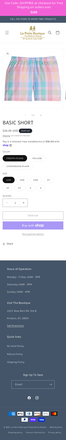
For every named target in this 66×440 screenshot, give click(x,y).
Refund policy (56, 427)
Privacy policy (54, 432)
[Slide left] (25, 115)
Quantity (7, 195)
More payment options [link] (33, 234)
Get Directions (15, 325)
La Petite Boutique (19, 427)
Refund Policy (15, 354)
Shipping (6, 135)
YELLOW (39, 158)
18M (24, 180)
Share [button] (10, 243)
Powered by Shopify (37, 427)
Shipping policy (15, 432)
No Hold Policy (15, 346)
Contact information (35, 432)
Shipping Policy (15, 362)
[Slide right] (41, 115)
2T (50, 180)
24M (37, 180)
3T (9, 188)
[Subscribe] (50, 384)
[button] (7, 33)
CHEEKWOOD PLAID (19, 166)
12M (10, 180)
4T (21, 188)
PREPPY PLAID (16, 158)
